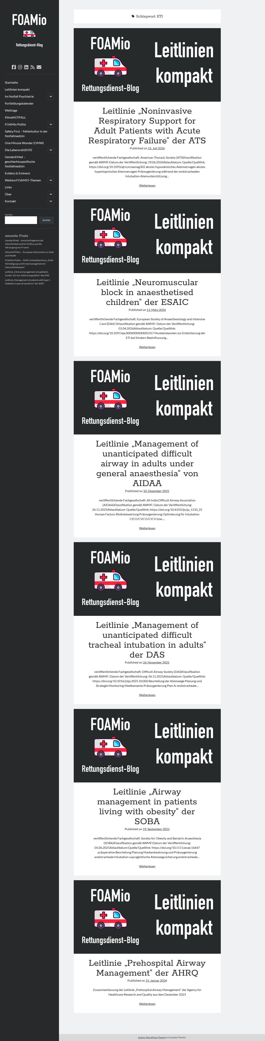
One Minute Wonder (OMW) (24, 143)
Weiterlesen (147, 185)
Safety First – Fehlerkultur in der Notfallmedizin (26, 133)
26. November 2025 (156, 662)
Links (8, 187)
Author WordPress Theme (151, 1037)
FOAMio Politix (15, 124)
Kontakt (10, 201)
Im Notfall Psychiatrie (19, 96)
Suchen (9, 214)
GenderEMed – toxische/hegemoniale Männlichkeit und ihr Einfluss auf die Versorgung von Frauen (24, 244)
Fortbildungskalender (19, 103)
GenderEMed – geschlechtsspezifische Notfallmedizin (20, 161)
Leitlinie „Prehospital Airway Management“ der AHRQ (147, 917)
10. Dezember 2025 (156, 491)
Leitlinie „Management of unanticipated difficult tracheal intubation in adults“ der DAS (147, 579)
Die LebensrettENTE (18, 150)
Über (8, 194)
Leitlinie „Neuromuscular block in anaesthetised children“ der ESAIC (147, 236)
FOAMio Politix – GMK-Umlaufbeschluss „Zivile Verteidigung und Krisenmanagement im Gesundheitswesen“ (29, 264)
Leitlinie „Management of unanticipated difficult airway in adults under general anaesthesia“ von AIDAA (147, 397)
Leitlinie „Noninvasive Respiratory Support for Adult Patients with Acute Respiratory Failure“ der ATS (147, 65)
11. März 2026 (156, 310)
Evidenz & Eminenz (17, 173)
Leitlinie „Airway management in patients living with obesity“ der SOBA (147, 745)
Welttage (11, 110)
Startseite (11, 82)
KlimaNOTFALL (15, 117)
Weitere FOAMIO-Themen (23, 180)
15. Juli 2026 (156, 148)
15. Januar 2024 (156, 980)
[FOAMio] (29, 57)
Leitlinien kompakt (17, 89)
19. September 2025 (156, 829)
